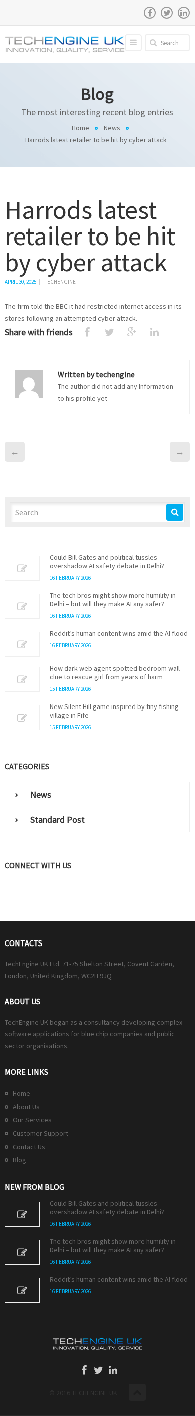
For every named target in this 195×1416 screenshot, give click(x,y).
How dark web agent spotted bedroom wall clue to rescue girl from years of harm (115, 672)
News (112, 127)
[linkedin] (184, 13)
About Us (26, 1106)
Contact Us (29, 1146)
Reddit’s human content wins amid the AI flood (119, 633)
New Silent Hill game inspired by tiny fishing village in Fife (114, 711)
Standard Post (57, 819)
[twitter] (167, 13)
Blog (19, 1159)
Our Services (32, 1119)
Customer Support (40, 1133)
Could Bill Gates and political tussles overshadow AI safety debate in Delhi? (107, 561)
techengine (60, 281)
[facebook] (150, 13)
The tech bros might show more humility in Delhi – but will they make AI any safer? (113, 599)
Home (81, 127)
